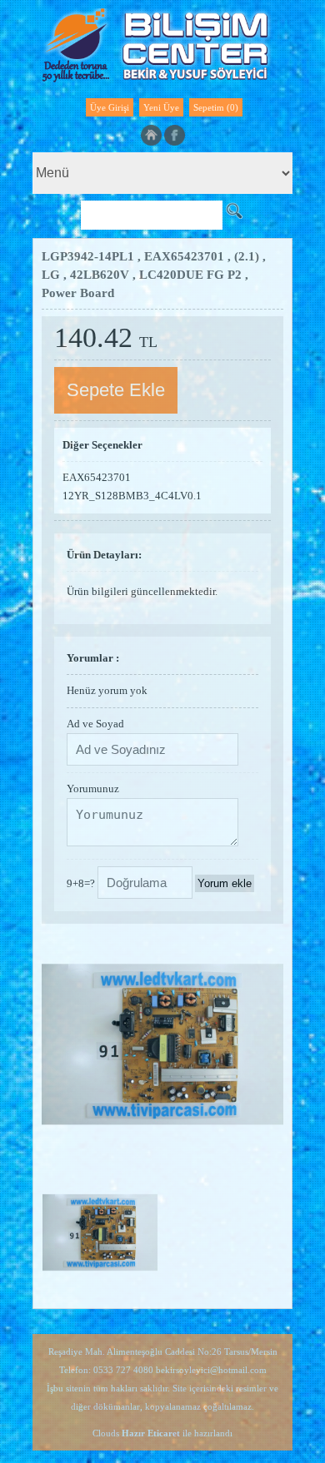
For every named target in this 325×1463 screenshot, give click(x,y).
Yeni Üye (161, 107)
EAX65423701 (96, 477)
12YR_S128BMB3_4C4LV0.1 (132, 495)
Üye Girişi (109, 107)
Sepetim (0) (215, 107)
